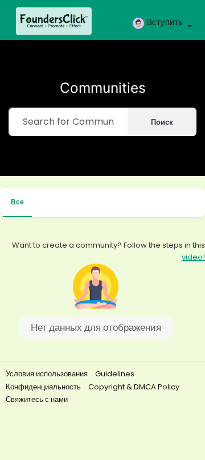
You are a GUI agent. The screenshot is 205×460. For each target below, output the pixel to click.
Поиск (162, 122)
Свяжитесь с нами (37, 399)
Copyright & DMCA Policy (133, 386)
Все (17, 202)
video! (193, 257)
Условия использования (47, 373)
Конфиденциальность (44, 386)
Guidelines (114, 373)
